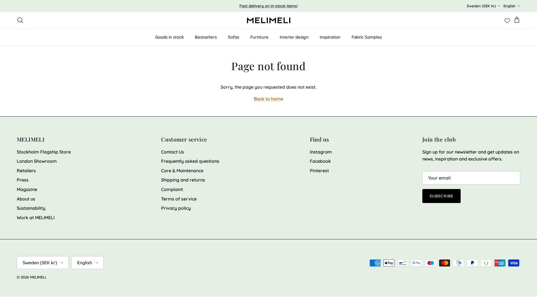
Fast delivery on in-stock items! (268, 5)
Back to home (268, 99)
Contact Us (172, 152)
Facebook (320, 161)
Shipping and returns (183, 180)
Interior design (294, 37)
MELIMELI (38, 277)
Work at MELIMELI (36, 217)
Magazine (27, 189)
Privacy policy (176, 208)
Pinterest (319, 170)
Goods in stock (169, 37)
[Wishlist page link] (507, 20)
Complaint (172, 189)
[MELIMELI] (268, 20)
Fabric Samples (367, 37)
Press (23, 180)
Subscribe (441, 196)
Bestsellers (206, 37)
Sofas (233, 37)
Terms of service (179, 199)
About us (26, 199)
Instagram (321, 152)
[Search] (20, 20)
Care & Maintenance (182, 170)
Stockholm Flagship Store (44, 152)
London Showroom (37, 161)
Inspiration (330, 37)
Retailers (26, 170)
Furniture (259, 37)
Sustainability (31, 208)
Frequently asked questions (190, 161)
